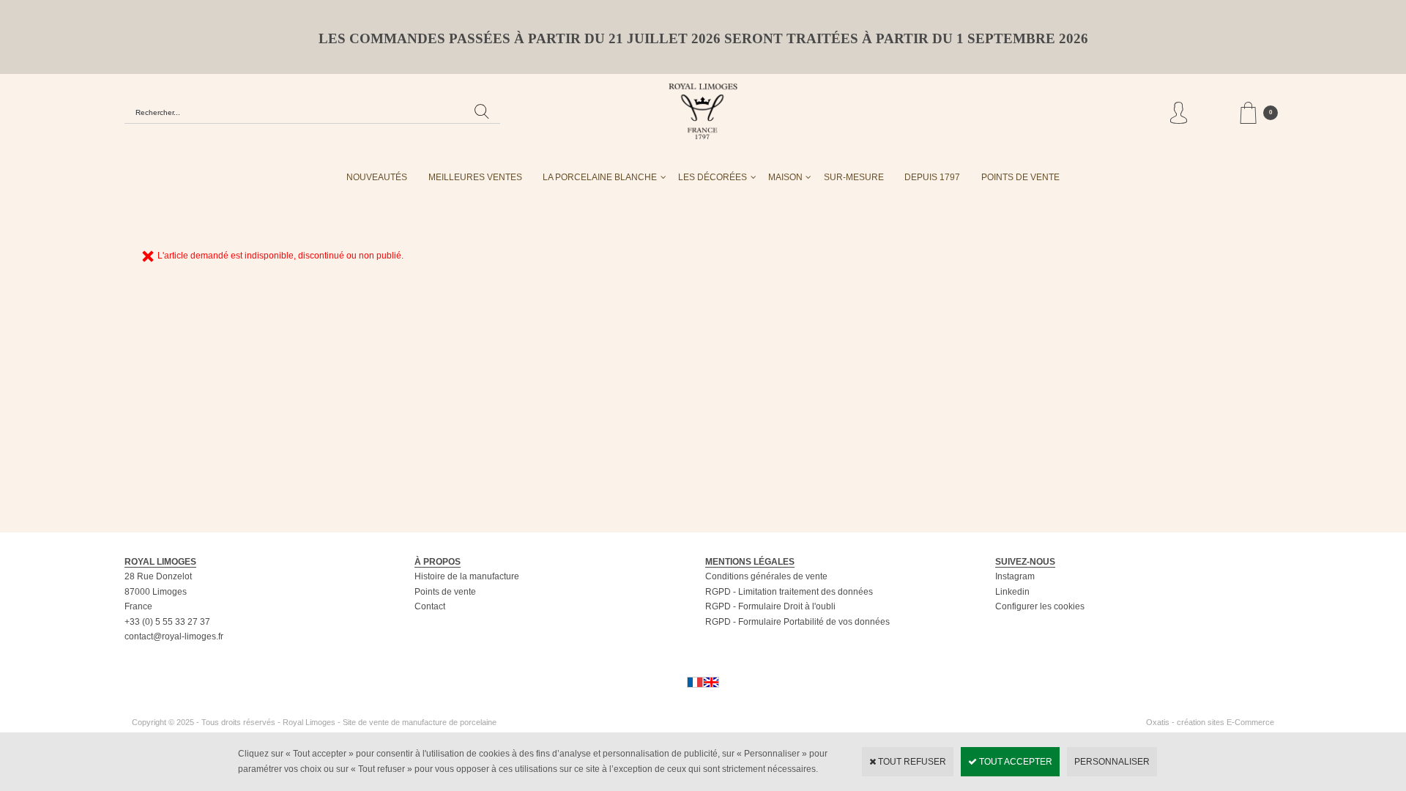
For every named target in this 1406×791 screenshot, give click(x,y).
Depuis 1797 (932, 177)
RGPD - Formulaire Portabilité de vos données (797, 622)
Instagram (1015, 576)
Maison (785, 177)
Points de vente (445, 592)
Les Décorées (712, 177)
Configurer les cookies (1040, 606)
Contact (429, 606)
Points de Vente (1020, 177)
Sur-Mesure (854, 177)
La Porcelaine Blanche (600, 177)
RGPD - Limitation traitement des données (789, 592)
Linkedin (1012, 592)
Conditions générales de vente (766, 576)
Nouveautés (376, 177)
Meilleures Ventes (475, 177)
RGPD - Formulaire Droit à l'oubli (770, 606)
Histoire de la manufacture (466, 576)
